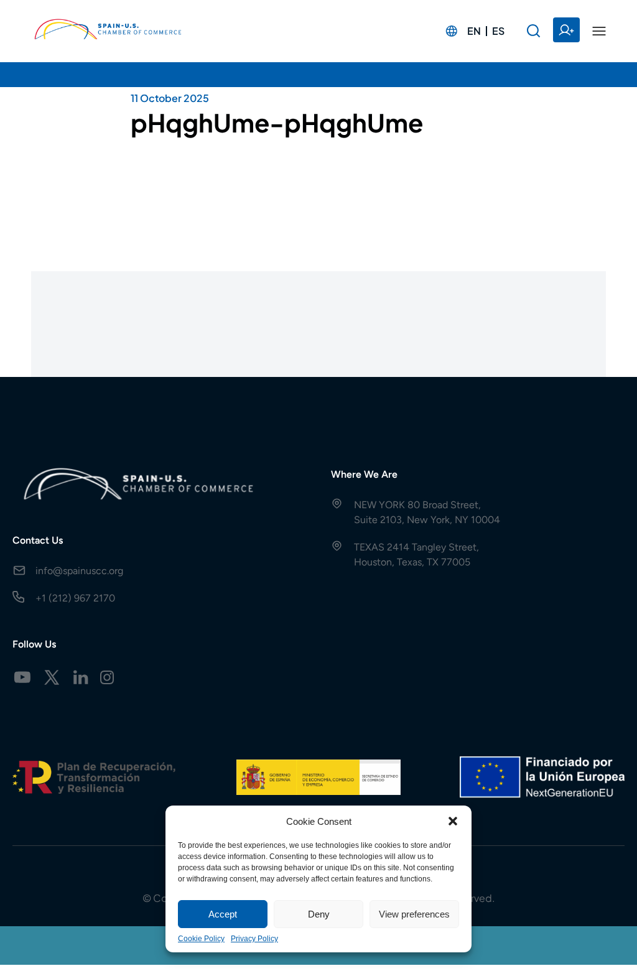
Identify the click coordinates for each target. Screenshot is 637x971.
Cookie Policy (201, 938)
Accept (222, 914)
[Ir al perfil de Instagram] (107, 677)
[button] (453, 821)
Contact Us (37, 540)
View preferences (414, 914)
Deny (319, 914)
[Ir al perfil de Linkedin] (81, 677)
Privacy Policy (254, 938)
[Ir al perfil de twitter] (52, 677)
